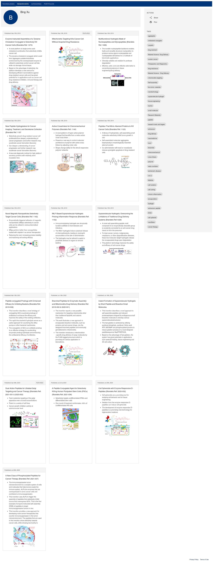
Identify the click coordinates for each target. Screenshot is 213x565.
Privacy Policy (194, 559)
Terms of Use (204, 559)
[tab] (8, 4)
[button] (178, 17)
